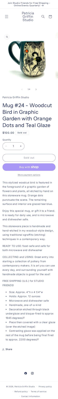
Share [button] (9, 349)
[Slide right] (36, 89)
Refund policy (21, 391)
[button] (6, 16)
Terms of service (39, 391)
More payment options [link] (29, 175)
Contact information (30, 396)
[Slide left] (22, 89)
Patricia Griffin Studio (25, 386)
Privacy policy (45, 386)
